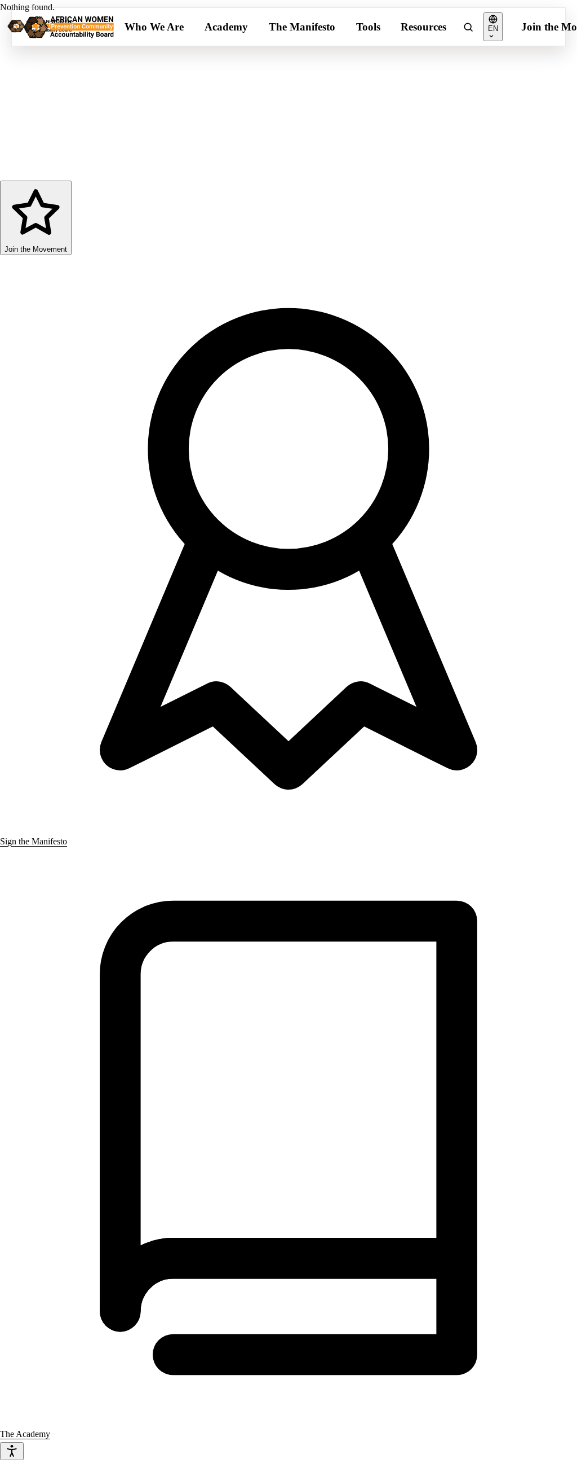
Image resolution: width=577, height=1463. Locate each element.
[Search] (468, 27)
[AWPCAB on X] (123, 140)
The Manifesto (302, 27)
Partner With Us (485, 100)
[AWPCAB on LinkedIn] (67, 140)
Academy (226, 27)
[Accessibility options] (12, 1451)
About (465, 124)
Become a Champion (496, 75)
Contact (468, 149)
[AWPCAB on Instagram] (39, 140)
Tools (368, 27)
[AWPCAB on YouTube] (151, 140)
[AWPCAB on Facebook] (11, 140)
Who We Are (154, 27)
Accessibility (194, 171)
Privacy (106, 171)
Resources (423, 27)
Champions (351, 75)
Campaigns (225, 75)
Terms (145, 171)
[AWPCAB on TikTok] (95, 140)
